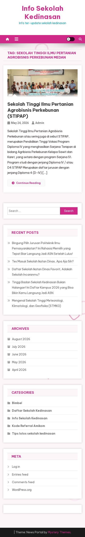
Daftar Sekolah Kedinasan (32, 410)
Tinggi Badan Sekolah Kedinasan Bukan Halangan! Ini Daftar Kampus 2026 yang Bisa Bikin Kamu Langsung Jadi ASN (42, 287)
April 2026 (19, 370)
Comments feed (23, 482)
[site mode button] (70, 39)
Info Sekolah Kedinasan (42, 12)
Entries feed (20, 474)
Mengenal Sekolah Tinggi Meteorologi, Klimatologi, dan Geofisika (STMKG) (38, 303)
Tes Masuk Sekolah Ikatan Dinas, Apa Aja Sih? (43, 261)
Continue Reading (28, 182)
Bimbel (17, 403)
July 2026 (18, 347)
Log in (16, 467)
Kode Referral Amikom (28, 426)
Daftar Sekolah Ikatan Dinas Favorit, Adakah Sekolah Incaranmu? (42, 271)
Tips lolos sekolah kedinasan (33, 433)
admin (39, 123)
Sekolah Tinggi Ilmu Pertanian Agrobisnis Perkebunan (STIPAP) (40, 110)
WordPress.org (22, 490)
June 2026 (19, 354)
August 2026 (21, 339)
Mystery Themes (59, 532)
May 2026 (19, 362)
